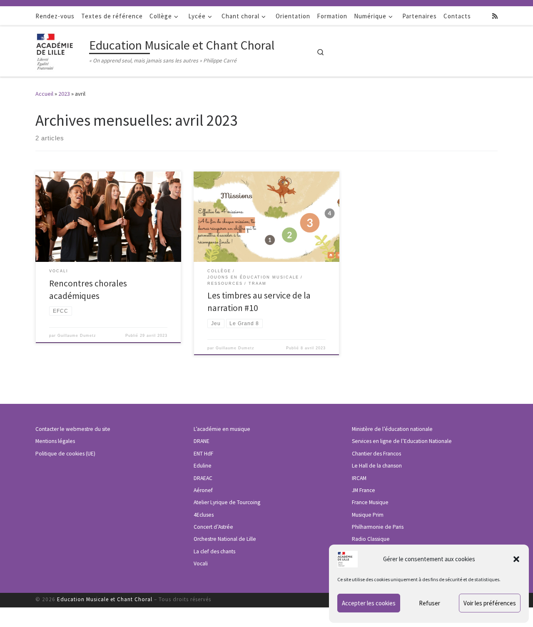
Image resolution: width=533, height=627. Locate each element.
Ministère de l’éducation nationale (392, 429)
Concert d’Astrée (213, 526)
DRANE (201, 441)
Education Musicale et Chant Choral (104, 599)
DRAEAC (203, 478)
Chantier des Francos (376, 453)
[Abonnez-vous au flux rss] (495, 16)
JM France (363, 490)
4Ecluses (204, 514)
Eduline (203, 465)
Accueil (44, 93)
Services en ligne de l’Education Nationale (402, 441)
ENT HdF (203, 453)
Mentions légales (55, 441)
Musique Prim (368, 514)
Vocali (201, 563)
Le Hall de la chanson (377, 465)
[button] (516, 559)
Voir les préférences (489, 603)
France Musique (370, 502)
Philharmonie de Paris (377, 526)
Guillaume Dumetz (76, 335)
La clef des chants (214, 551)
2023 (64, 93)
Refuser (429, 603)
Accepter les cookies (369, 603)
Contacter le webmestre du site (72, 429)
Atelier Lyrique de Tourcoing (227, 502)
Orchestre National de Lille (225, 538)
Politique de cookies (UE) (65, 453)
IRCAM (359, 478)
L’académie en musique (222, 429)
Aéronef (203, 490)
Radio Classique (371, 538)
